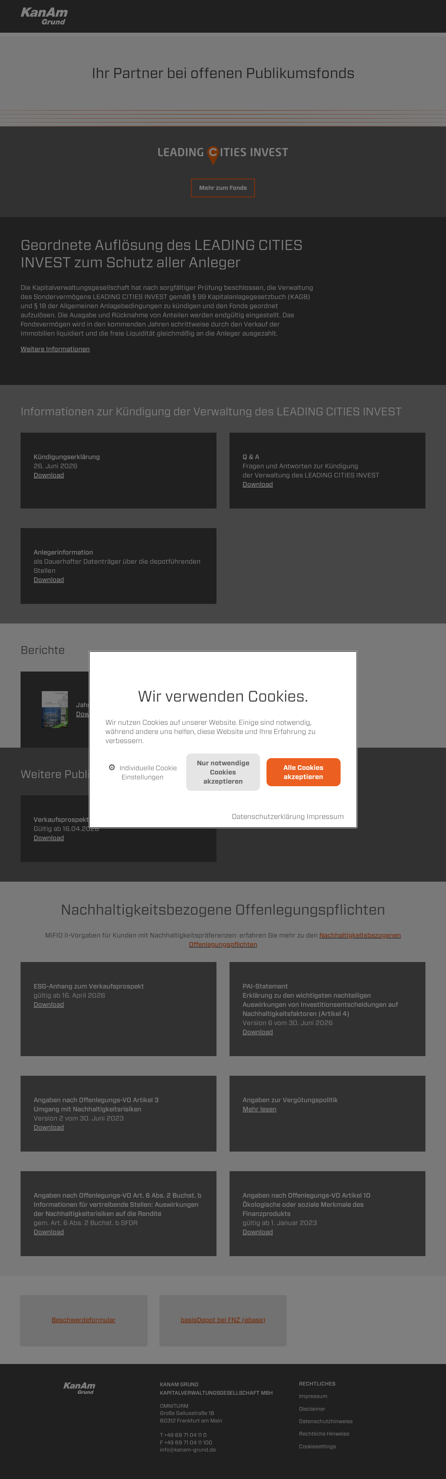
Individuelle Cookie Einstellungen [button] (147, 772)
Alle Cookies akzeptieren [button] (303, 772)
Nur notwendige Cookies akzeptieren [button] (223, 772)
